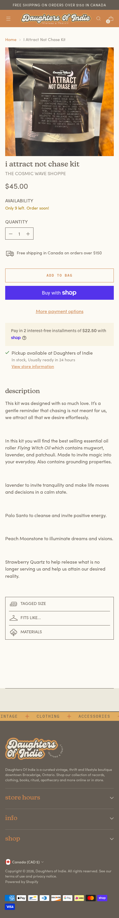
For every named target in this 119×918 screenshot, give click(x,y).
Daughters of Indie (51, 870)
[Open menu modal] (8, 19)
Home (10, 39)
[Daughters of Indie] (56, 18)
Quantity (16, 222)
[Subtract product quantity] (10, 233)
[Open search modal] (98, 19)
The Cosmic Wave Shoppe (35, 173)
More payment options (59, 311)
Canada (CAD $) (26, 861)
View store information (33, 366)
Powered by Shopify (21, 881)
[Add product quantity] (28, 233)
